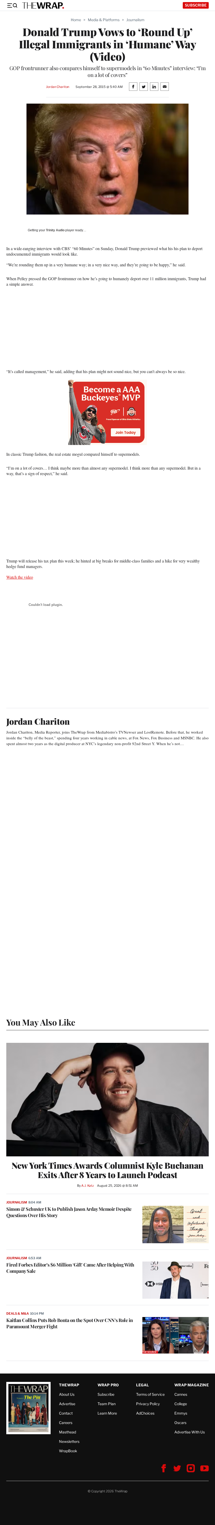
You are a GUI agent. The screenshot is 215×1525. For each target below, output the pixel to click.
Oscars (180, 1422)
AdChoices (145, 1413)
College (180, 1404)
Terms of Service (150, 1394)
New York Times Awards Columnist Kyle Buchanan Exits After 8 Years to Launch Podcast (107, 1170)
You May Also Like (40, 1022)
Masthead (67, 1432)
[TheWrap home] (43, 5)
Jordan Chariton (57, 87)
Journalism (135, 20)
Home (76, 20)
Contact (66, 1413)
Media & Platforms (104, 20)
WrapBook (68, 1451)
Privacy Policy (148, 1404)
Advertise (67, 1404)
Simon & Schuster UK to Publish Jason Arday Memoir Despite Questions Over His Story (69, 1212)
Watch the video (19, 577)
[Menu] (12, 5)
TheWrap (69, 1385)
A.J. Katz (87, 1186)
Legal (142, 1385)
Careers (65, 1422)
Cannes (180, 1394)
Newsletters (69, 1441)
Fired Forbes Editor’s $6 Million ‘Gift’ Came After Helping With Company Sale (70, 1268)
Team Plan (107, 1404)
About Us (66, 1394)
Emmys (180, 1413)
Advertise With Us (189, 1432)
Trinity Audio (55, 230)
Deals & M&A (17, 1313)
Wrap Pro (108, 1385)
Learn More (107, 1413)
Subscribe (196, 5)
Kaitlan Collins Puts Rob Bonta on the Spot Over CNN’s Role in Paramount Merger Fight (69, 1323)
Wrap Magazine (191, 1385)
